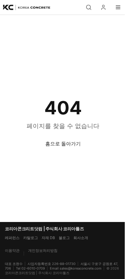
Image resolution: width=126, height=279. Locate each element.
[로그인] (103, 7)
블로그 (64, 237)
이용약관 (12, 250)
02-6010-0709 (33, 268)
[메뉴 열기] (118, 7)
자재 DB (48, 237)
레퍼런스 (12, 237)
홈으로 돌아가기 (63, 144)
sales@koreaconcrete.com (81, 268)
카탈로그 (30, 237)
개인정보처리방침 (42, 250)
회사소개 (80, 237)
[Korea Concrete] (26, 7)
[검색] (88, 7)
